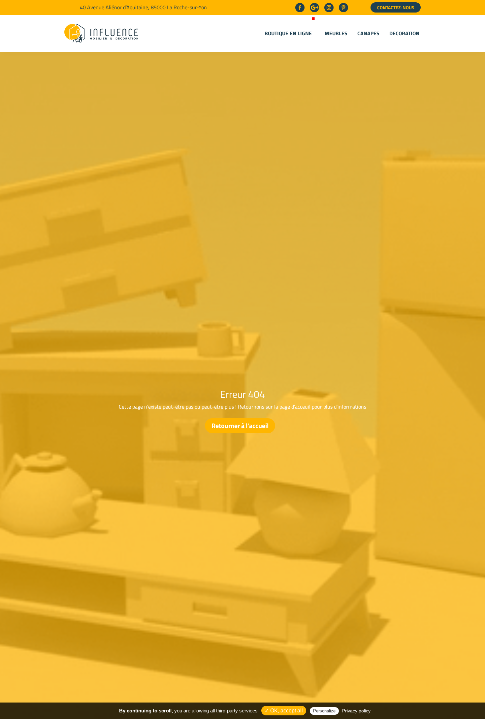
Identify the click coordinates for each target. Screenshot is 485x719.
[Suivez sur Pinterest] (343, 7)
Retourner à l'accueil (240, 425)
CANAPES (368, 33)
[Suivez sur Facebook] (300, 7)
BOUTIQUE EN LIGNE (288, 33)
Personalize (324, 710)
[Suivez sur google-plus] (314, 7)
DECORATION (404, 33)
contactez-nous (395, 7)
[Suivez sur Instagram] (329, 7)
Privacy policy (356, 710)
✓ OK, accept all (284, 710)
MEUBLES (336, 33)
